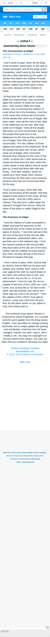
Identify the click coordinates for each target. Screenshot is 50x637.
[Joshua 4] (3, 292)
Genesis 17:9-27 (12, 54)
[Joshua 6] (46, 292)
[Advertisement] (25, 417)
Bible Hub (25, 362)
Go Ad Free (5, 631)
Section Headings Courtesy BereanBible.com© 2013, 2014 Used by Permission (25, 351)
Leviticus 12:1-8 (30, 54)
